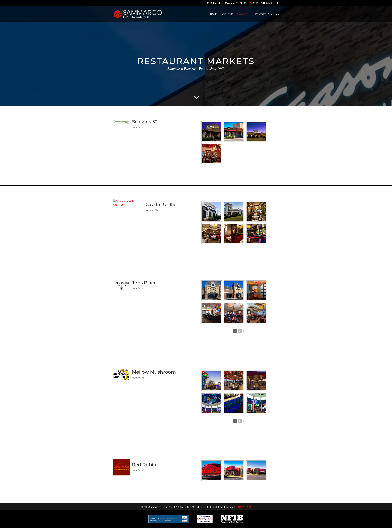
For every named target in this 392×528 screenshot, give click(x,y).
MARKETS (242, 14)
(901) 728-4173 (262, 3)
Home (213, 14)
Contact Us (262, 14)
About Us (227, 14)
